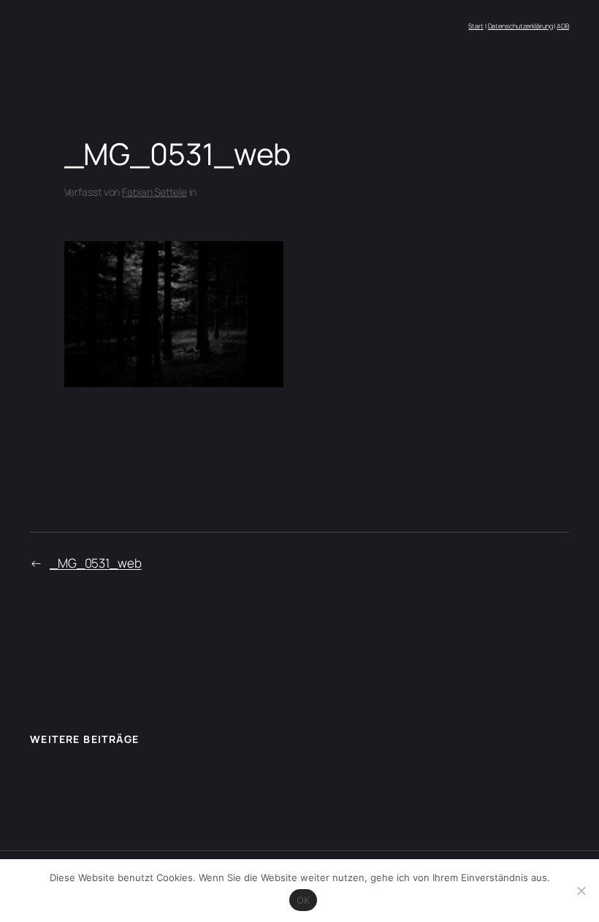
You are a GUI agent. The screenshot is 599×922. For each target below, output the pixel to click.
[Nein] (580, 890)
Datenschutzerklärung (520, 26)
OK (303, 900)
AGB (563, 26)
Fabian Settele (154, 192)
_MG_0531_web (96, 563)
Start (476, 26)
